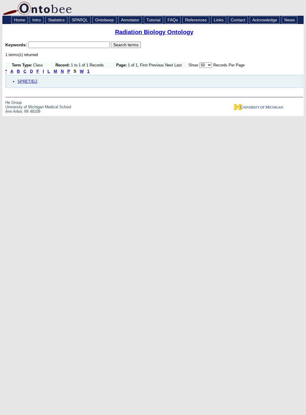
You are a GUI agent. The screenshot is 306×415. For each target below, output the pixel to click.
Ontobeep (104, 20)
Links (219, 20)
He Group (13, 102)
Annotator (130, 20)
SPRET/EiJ (27, 81)
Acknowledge (264, 20)
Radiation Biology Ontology (154, 32)
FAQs (173, 20)
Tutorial (153, 20)
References (196, 20)
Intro (36, 20)
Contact (238, 20)
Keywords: (16, 44)
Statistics (56, 20)
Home (19, 20)
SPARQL (80, 20)
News (289, 20)
